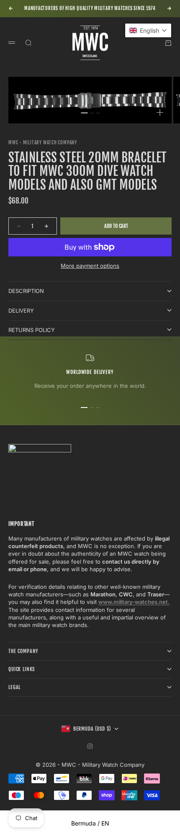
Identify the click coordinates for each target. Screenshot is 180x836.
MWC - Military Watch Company (42, 143)
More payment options (90, 265)
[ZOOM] (160, 112)
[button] (148, 30)
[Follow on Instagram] (90, 746)
